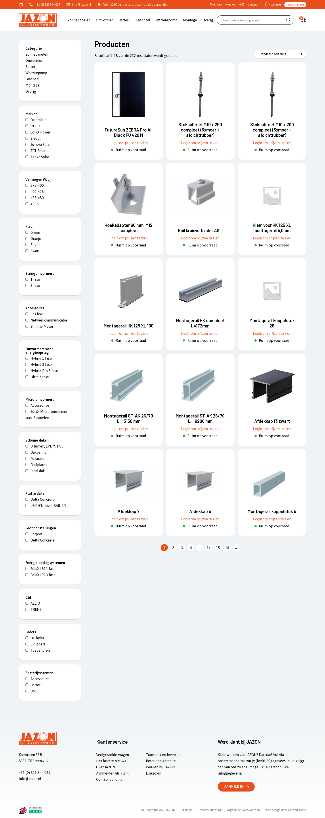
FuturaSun (38, 120)
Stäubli (36, 138)
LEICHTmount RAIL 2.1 (48, 506)
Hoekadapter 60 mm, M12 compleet (129, 227)
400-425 (37, 192)
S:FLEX (36, 126)
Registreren (295, 4)
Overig (208, 20)
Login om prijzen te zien (128, 142)
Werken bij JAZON (160, 767)
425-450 (37, 198)
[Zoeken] (288, 20)
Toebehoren (40, 650)
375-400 (37, 185)
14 (209, 548)
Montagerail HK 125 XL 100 (128, 325)
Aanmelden (234, 786)
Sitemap (186, 810)
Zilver (35, 245)
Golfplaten (39, 465)
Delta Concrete (43, 499)
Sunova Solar (41, 145)
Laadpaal (143, 20)
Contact (253, 4)
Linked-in (153, 773)
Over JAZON (105, 767)
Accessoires (40, 405)
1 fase (35, 279)
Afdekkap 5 (200, 511)
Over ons (216, 4)
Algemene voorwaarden (243, 810)
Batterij (125, 20)
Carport (36, 534)
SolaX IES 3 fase (43, 575)
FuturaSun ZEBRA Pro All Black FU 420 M (129, 132)
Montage (190, 20)
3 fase (35, 286)
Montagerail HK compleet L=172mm (200, 323)
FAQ (241, 4)
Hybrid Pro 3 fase (44, 371)
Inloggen (274, 4)
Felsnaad (37, 459)
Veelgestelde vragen (112, 755)
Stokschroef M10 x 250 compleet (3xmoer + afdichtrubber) (200, 130)
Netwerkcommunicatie (49, 320)
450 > (35, 204)
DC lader (37, 638)
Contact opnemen (110, 779)
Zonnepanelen (79, 20)
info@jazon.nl (81, 4)
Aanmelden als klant (112, 773)
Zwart (35, 251)
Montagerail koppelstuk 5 (272, 511)
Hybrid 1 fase (41, 358)
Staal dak (38, 471)
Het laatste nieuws (111, 761)
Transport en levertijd (163, 755)
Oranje (36, 239)
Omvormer (104, 20)
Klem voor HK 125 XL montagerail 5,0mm (272, 227)
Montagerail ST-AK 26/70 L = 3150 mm (128, 418)
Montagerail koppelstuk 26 (272, 323)
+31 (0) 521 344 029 (47, 4)
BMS (34, 691)
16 (227, 548)
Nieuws (230, 4)
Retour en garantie (161, 761)
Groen (35, 232)
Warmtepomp (166, 20)
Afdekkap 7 (129, 511)
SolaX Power (40, 132)
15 (218, 548)
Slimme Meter (42, 326)
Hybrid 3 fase (41, 365)
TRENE (36, 609)
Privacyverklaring (210, 810)
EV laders (38, 644)
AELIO (35, 603)
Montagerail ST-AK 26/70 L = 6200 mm (200, 418)
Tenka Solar (40, 157)
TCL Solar (38, 151)
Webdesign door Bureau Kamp (285, 810)
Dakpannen (39, 452)
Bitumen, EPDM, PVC (47, 446)
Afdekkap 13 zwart (272, 421)
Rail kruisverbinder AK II (200, 230)
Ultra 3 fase (40, 377)
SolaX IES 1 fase (43, 569)
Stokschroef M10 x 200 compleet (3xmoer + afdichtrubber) (272, 130)
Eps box (37, 314)
